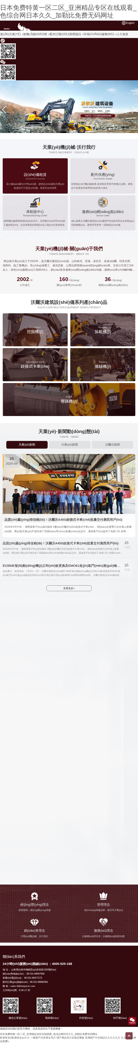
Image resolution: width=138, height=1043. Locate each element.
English (130, 22)
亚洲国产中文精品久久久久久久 (102, 1037)
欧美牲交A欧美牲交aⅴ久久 (15, 1037)
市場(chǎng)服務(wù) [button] (99, 34)
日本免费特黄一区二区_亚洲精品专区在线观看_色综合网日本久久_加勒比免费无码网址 (68, 11)
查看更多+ (69, 588)
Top (129, 1035)
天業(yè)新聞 (27, 444)
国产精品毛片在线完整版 (70, 1037)
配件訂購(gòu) (60, 34)
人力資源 (122, 34)
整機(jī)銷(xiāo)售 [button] (35, 34)
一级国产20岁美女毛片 (43, 1037)
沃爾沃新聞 (112, 444)
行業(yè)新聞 (69, 444)
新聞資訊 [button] (76, 34)
